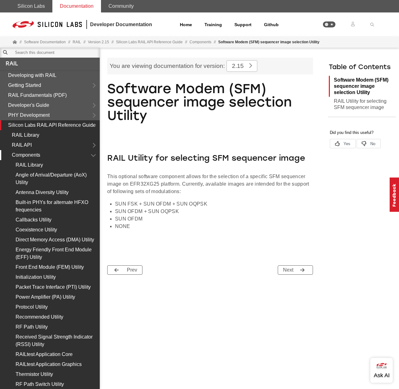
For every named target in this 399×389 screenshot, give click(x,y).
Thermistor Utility (34, 374)
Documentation (77, 6)
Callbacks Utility (33, 219)
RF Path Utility (32, 327)
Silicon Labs (31, 6)
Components (200, 42)
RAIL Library (25, 135)
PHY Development (29, 115)
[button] (329, 24)
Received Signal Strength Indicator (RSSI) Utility (54, 340)
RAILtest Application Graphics (49, 364)
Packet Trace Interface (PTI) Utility (53, 287)
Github (271, 24)
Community (121, 6)
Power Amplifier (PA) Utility (45, 297)
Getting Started (24, 85)
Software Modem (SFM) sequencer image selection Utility (361, 86)
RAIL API (22, 145)
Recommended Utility (39, 317)
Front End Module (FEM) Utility (50, 267)
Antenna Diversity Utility (42, 192)
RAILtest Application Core (44, 354)
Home (186, 24)
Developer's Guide (28, 105)
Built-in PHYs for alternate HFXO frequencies (52, 206)
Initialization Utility (36, 277)
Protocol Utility (32, 307)
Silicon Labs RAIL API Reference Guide (52, 125)
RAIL (12, 64)
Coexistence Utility (36, 229)
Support (243, 24)
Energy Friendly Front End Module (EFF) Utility (54, 253)
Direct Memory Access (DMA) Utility (55, 239)
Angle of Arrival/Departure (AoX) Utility (51, 178)
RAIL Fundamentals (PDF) (37, 95)
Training (213, 24)
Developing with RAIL (32, 75)
